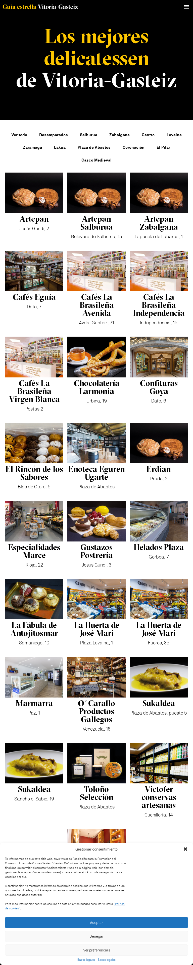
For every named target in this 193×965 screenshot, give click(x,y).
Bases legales (86, 959)
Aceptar (96, 922)
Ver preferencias (96, 950)
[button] (185, 849)
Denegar (96, 936)
